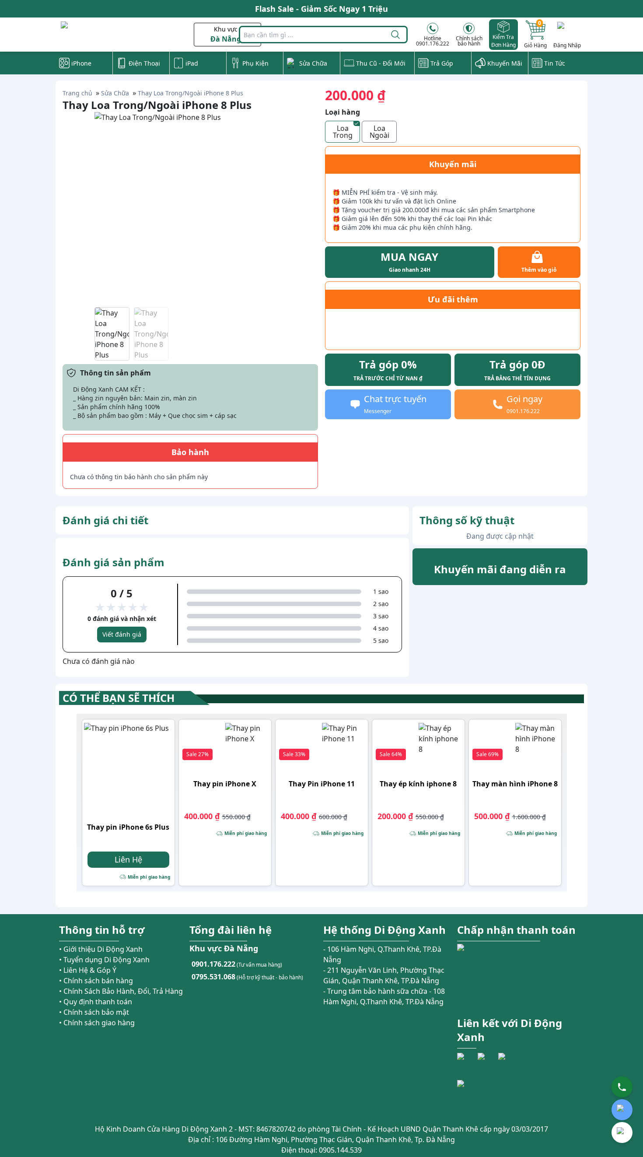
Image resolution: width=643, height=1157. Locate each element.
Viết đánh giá (121, 634)
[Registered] (481, 1095)
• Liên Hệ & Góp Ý (87, 970)
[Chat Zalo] (622, 1109)
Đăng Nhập (567, 45)
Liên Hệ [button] (128, 859)
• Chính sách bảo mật (94, 1012)
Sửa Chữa (115, 93)
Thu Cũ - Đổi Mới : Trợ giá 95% (321, 9)
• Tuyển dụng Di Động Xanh (104, 959)
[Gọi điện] (622, 1087)
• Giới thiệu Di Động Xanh (101, 949)
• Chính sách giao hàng (97, 1022)
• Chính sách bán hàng (96, 980)
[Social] (466, 1062)
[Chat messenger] (622, 1132)
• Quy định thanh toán (95, 1001)
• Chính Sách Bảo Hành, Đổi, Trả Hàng (121, 991)
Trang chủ (77, 93)
